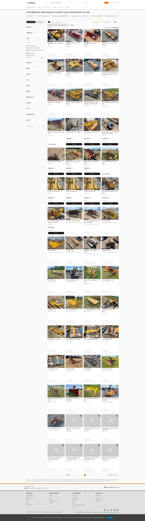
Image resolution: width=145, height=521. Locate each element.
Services (54, 7)
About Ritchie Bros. (29, 495)
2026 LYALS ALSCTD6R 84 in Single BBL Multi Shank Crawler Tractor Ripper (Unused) (110, 74)
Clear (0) (42, 57)
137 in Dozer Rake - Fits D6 (108, 280)
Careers (27, 501)
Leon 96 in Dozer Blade (107, 369)
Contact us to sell (98, 499)
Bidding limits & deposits (53, 501)
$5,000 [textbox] (68, 168)
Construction (74, 495)
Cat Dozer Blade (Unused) (53, 191)
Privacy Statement (29, 512)
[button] (31, 16)
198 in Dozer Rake (106, 220)
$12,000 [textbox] (105, 198)
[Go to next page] (89, 475)
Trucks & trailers (75, 499)
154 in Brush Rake (52, 280)
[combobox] (107, 22)
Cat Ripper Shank (51, 309)
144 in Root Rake (87, 369)
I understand (109, 517)
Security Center (28, 505)
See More (28, 57)
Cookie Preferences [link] (57, 512)
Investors (27, 499)
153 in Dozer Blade (70, 369)
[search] (43, 126)
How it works (47, 7)
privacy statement (97, 517)
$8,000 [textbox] (68, 138)
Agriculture (74, 501)
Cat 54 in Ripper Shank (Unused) (91, 339)
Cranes (73, 507)
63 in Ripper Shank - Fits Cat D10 (55, 161)
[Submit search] (86, 2)
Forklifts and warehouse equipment (78, 505)
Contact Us (117, 487)
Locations (67, 7)
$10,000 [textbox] (105, 138)
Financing (61, 7)
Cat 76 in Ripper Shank (107, 339)
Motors (73, 503)
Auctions (39, 7)
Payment (50, 503)
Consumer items (75, 497)
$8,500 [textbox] (50, 168)
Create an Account (114, 2)
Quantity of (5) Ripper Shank (54, 428)
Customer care (98, 495)
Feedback (97, 501)
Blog (27, 503)
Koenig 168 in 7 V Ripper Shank (54, 102)
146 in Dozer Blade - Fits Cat (72, 280)
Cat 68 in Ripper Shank (53, 369)
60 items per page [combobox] (112, 475)
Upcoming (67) (31, 22)
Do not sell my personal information (47, 512)
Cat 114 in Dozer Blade (89, 72)
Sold (40, 22)
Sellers (50, 497)
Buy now (74, 144)
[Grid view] (114, 22)
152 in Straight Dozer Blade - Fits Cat (92, 309)
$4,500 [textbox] (86, 138)
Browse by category (31, 7)
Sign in (106, 2)
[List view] (117, 22)
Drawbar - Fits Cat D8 (106, 250)
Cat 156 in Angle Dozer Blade (54, 72)
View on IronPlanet (52, 144)
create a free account (69, 480)
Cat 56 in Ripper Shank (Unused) (73, 339)
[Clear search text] (84, 2)
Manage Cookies (88, 517)
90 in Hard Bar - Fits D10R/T (54, 339)
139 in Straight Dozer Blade (72, 309)
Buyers (50, 495)
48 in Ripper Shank (70, 250)
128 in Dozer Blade (52, 250)
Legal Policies (36, 512)
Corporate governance (30, 497)
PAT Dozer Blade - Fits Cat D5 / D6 (91, 132)
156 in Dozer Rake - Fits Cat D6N (73, 132)
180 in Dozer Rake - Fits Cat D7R (73, 220)
